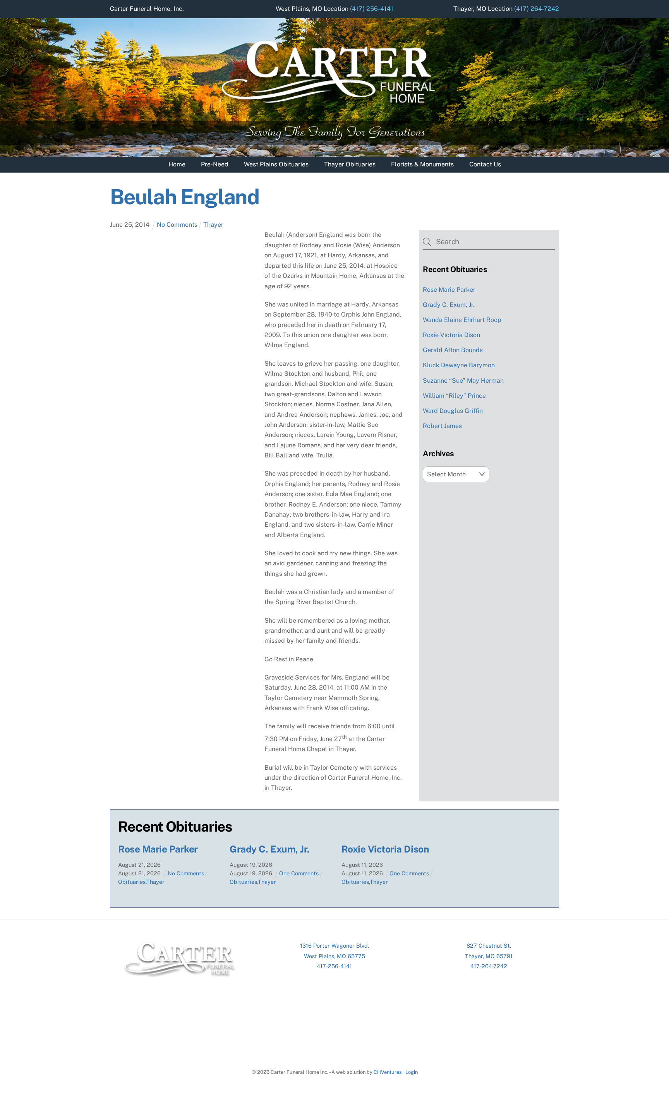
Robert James (442, 426)
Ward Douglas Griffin (453, 410)
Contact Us (485, 164)
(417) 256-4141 (371, 8)
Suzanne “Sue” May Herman (463, 380)
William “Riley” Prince (454, 395)
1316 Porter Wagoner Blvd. (334, 945)
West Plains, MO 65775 (334, 956)
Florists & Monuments (422, 164)
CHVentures (388, 1072)
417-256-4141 (334, 966)
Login (411, 1072)
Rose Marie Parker (449, 289)
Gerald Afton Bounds (453, 350)
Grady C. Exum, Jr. (449, 304)
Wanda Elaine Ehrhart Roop (462, 320)
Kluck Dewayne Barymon (459, 365)
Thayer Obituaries (350, 164)
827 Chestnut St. (489, 945)
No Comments (177, 224)
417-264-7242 (488, 966)
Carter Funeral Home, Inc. (147, 8)
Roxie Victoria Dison (451, 335)
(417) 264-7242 (536, 8)
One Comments (299, 873)
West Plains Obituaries (276, 164)
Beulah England (184, 196)
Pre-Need (214, 164)
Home (176, 164)
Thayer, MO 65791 (489, 956)
